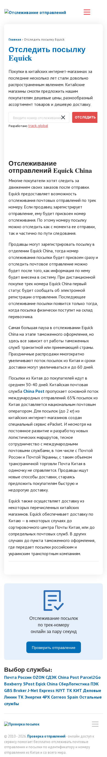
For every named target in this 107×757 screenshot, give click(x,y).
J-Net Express (41, 690)
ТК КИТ (74, 690)
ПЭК (95, 684)
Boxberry (13, 684)
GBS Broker (15, 690)
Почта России (18, 677)
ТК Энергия (29, 697)
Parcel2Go (90, 677)
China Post (33, 391)
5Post (29, 684)
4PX (46, 697)
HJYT (60, 690)
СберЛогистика (74, 684)
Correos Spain (64, 697)
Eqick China (47, 684)
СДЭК (51, 677)
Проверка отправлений (46, 736)
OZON (38, 677)
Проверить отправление (53, 647)
